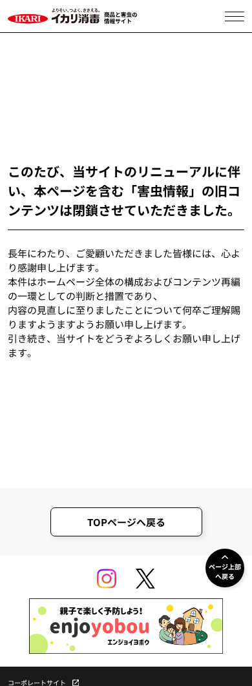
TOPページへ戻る (126, 522)
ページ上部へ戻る (225, 571)
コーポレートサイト (37, 683)
